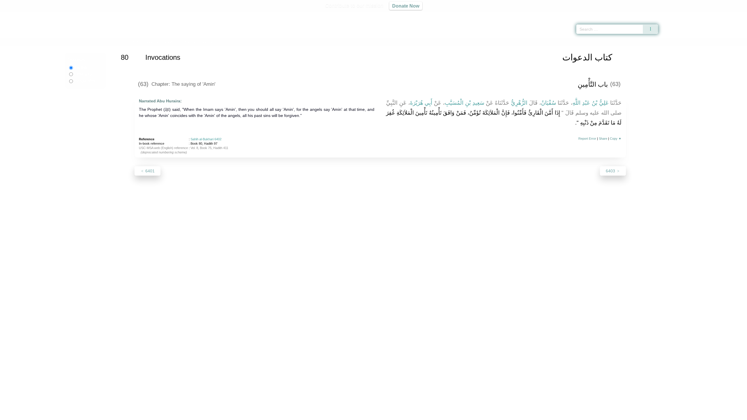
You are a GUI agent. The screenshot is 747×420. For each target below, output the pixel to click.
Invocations (187, 42)
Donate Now (405, 5)
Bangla (85, 81)
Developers (369, 414)
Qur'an (674, 15)
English (81, 68)
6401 (149, 171)
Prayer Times (712, 15)
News (328, 414)
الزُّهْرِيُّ (519, 103)
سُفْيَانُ (548, 103)
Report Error (587, 138)
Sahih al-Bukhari (159, 42)
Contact (392, 414)
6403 (611, 171)
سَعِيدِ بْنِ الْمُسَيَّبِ (464, 103)
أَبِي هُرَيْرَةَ (421, 103)
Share (603, 138)
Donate (411, 414)
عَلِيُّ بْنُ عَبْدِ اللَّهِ (590, 103)
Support (345, 414)
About (312, 414)
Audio (732, 15)
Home (136, 42)
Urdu (83, 74)
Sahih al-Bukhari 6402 (206, 139)
